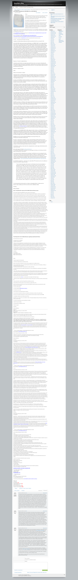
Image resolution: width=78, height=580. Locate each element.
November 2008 (53, 173)
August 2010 (53, 147)
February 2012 (53, 125)
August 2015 (53, 81)
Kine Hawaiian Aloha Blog (40, 530)
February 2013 (53, 110)
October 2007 (53, 189)
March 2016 (52, 72)
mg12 (22, 575)
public (60, 39)
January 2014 (53, 97)
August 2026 (53, 31)
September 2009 (53, 161)
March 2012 (52, 124)
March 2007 (52, 196)
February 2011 (53, 140)
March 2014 (52, 96)
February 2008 (53, 184)
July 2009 (52, 163)
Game (60, 35)
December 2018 (53, 32)
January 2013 (53, 112)
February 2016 (53, 74)
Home (13, 7)
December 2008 (53, 172)
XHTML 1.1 (26, 575)
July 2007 (52, 191)
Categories (50, 26)
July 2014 (52, 92)
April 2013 (52, 108)
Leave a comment (44, 12)
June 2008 (52, 179)
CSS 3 (30, 575)
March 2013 (52, 109)
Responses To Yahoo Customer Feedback (23, 9)
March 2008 (52, 183)
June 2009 (52, 164)
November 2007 (53, 188)
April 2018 (52, 42)
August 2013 (53, 103)
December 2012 (53, 113)
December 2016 (53, 61)
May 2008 (52, 180)
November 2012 (53, 114)
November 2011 (53, 129)
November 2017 (53, 48)
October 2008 (53, 174)
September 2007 (53, 190)
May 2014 (52, 93)
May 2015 (52, 85)
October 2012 (53, 115)
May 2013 (52, 107)
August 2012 (53, 118)
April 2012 (52, 123)
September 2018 (53, 36)
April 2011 (52, 137)
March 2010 (52, 153)
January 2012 (53, 126)
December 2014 (53, 91)
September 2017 (53, 50)
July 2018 (52, 38)
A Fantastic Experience (17, 572)
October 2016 (53, 64)
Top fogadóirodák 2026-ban (55, 20)
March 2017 (52, 58)
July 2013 (52, 104)
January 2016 (53, 75)
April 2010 (52, 152)
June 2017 (52, 54)
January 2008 (53, 185)
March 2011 (52, 139)
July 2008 (52, 178)
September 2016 (53, 65)
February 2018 (53, 44)
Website (26, 561)
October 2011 (53, 130)
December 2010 (53, 142)
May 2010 (52, 151)
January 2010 (53, 156)
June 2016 (52, 69)
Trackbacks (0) (40, 490)
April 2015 (52, 86)
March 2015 (52, 87)
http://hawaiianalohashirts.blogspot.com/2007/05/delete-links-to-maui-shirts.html (33, 158)
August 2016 (53, 66)
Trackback (22, 490)
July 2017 (52, 53)
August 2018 (53, 37)
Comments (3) (45, 490)
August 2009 (53, 162)
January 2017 (53, 60)
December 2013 (53, 98)
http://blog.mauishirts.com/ (27, 149)
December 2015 (53, 76)
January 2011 (53, 141)
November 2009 (53, 158)
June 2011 (52, 135)
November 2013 (53, 99)
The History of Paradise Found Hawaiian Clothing (26, 7)
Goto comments (38, 12)
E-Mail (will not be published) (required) (30, 559)
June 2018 (52, 39)
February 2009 (53, 169)
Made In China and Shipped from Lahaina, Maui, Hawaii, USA (36, 572)
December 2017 (53, 47)
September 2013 (53, 102)
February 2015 (53, 88)
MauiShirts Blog (19, 3)
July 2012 (52, 119)
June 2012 (52, 120)
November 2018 (53, 33)
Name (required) (27, 558)
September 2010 (53, 146)
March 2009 (52, 168)
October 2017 (53, 49)
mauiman (16, 488)
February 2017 (53, 59)
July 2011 (52, 134)
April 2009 (52, 167)
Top (64, 574)
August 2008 (53, 177)
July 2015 (52, 82)
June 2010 (52, 150)
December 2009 (53, 157)
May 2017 (52, 55)
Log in (52, 201)
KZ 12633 (60, 36)
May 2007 (52, 194)
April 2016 (52, 71)
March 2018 (52, 43)
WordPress (15, 575)
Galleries (16, 7)
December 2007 (53, 186)
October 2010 (53, 145)
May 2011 (52, 136)
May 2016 (52, 70)
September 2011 (53, 131)
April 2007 (52, 195)
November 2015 (53, 77)
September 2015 (53, 80)
